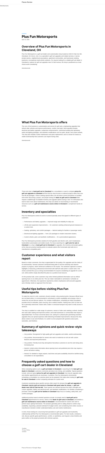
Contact (24, 431)
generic (24, 33)
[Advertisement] (52, 18)
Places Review (27, 2)
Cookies (24, 428)
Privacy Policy (26, 430)
